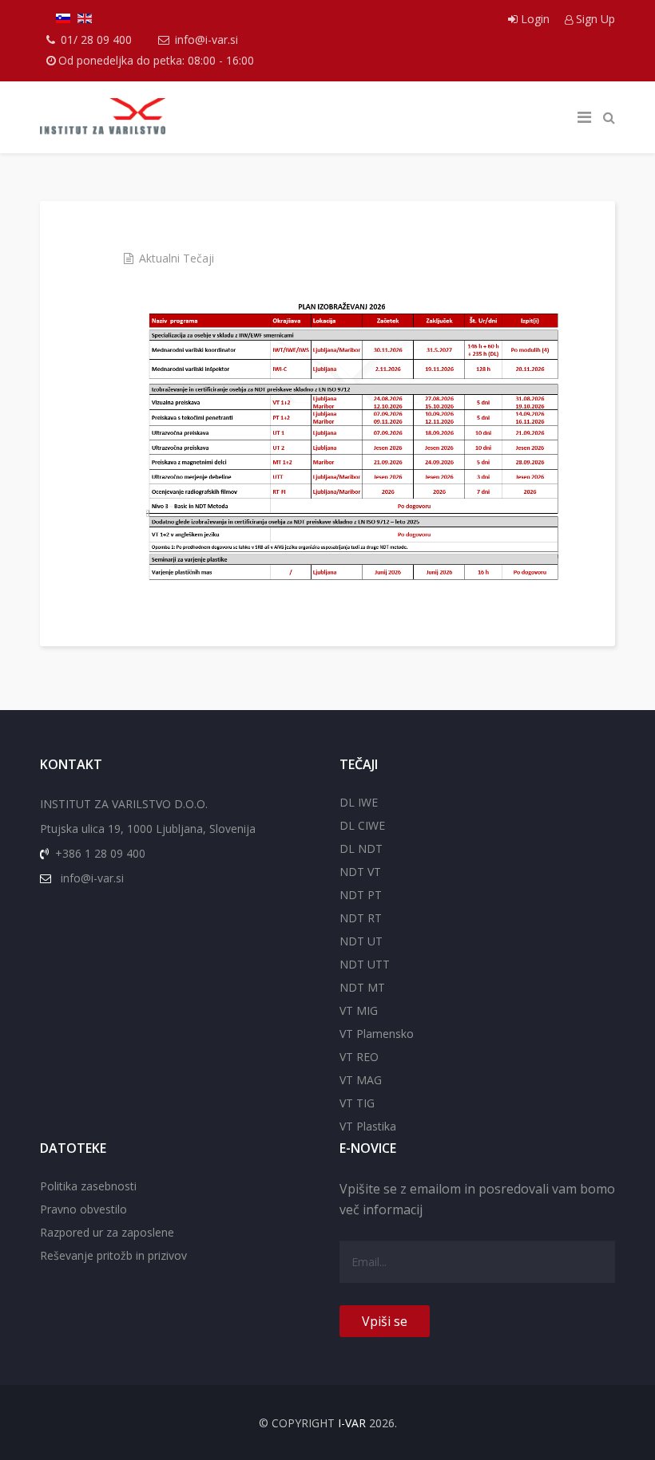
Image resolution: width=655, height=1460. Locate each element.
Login (535, 18)
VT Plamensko (376, 1033)
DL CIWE (362, 825)
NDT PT (360, 894)
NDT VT (360, 871)
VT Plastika (367, 1126)
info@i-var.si (206, 39)
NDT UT (361, 941)
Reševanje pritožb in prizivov (113, 1255)
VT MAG (360, 1079)
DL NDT (361, 848)
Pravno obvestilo (83, 1209)
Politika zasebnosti (88, 1186)
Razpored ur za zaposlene (107, 1232)
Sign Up (594, 18)
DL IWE (358, 802)
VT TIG (357, 1103)
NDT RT (360, 917)
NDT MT (362, 987)
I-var (352, 1422)
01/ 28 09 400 (96, 39)
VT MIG (358, 1010)
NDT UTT (364, 964)
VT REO (359, 1056)
